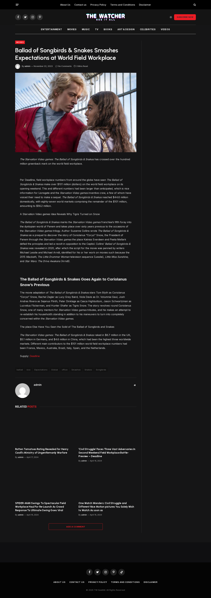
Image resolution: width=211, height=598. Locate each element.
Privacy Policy (98, 4)
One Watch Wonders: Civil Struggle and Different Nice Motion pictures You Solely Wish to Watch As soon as (106, 507)
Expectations (41, 369)
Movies (72, 29)
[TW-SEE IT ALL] (105, 17)
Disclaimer (145, 4)
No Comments (65, 66)
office (65, 369)
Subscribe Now (185, 17)
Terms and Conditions (122, 4)
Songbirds (101, 369)
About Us (65, 4)
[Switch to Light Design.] (171, 17)
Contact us (80, 4)
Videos (165, 29)
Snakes (88, 369)
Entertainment (51, 29)
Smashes (76, 369)
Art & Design (126, 29)
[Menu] (17, 4)
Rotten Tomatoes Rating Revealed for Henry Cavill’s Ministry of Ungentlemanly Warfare (41, 451)
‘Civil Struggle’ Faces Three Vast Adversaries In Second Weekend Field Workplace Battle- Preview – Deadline (106, 453)
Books (108, 29)
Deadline (35, 356)
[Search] (194, 4)
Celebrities (148, 29)
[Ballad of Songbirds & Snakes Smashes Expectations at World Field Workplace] (75, 112)
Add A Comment (75, 526)
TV (96, 29)
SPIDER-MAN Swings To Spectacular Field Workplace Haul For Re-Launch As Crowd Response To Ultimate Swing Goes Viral (40, 507)
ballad (20, 369)
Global (54, 369)
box (28, 369)
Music (86, 29)
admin (27, 66)
